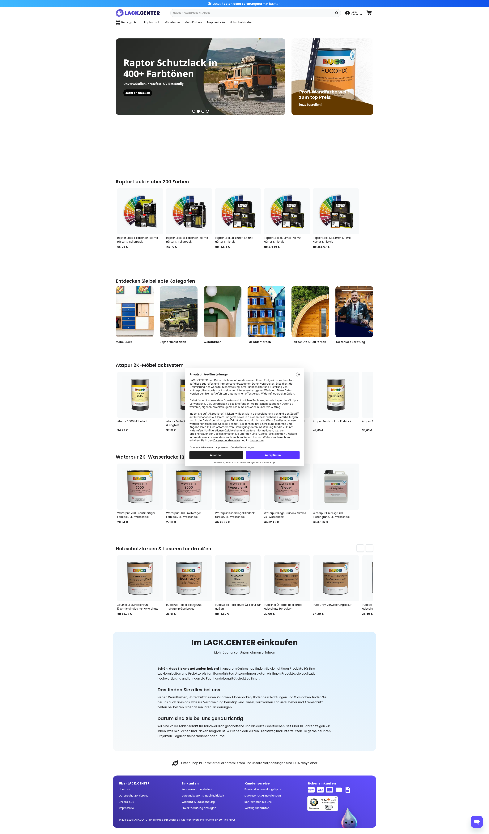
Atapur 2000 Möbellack (132, 421)
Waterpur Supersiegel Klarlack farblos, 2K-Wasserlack (235, 515)
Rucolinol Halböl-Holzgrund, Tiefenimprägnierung (184, 607)
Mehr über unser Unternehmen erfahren (244, 652)
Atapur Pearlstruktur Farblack (332, 421)
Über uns (124, 789)
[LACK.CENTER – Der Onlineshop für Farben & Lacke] (139, 13)
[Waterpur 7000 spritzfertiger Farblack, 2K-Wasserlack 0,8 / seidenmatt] (140, 487)
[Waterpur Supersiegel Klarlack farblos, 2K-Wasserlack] (238, 487)
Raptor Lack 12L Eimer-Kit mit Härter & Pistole (332, 240)
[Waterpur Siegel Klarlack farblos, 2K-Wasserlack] (287, 487)
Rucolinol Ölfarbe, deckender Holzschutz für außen (283, 607)
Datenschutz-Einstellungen (262, 795)
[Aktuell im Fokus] (332, 77)
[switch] (329, 807)
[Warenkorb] (369, 13)
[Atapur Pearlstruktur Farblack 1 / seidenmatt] (336, 395)
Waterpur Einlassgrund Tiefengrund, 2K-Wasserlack (331, 515)
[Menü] (335, 798)
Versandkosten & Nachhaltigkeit (203, 795)
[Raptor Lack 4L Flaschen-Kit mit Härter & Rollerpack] (189, 211)
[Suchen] (337, 13)
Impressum (126, 808)
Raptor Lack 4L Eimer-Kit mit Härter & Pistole (234, 240)
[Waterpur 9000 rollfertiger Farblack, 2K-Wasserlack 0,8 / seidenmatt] (189, 487)
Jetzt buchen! (246, 4)
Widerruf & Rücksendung (198, 802)
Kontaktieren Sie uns (258, 802)
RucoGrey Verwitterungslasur (332, 605)
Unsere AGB (126, 802)
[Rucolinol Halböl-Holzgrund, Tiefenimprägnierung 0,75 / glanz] (189, 578)
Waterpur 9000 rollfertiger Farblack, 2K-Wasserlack (183, 515)
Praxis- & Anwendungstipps (262, 789)
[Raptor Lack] (180, 76)
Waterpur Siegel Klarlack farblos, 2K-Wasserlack (285, 515)
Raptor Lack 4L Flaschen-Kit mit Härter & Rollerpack (187, 240)
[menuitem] (354, 13)
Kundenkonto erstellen (197, 789)
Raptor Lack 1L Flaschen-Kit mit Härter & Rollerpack (137, 240)
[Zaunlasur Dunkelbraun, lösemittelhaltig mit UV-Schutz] (140, 578)
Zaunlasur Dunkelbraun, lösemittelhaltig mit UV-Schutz (137, 607)
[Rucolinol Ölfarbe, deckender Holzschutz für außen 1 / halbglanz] (287, 578)
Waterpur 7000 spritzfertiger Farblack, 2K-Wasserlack (136, 515)
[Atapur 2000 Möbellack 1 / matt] (140, 395)
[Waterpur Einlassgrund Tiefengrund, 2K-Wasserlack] (336, 487)
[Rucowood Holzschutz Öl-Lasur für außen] (238, 578)
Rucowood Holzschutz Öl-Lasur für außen (238, 607)
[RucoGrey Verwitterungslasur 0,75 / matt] (336, 578)
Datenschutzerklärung (133, 795)
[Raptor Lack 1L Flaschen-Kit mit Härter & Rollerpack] (140, 211)
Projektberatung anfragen (199, 808)
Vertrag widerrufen (257, 808)
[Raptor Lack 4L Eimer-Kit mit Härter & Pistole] (238, 211)
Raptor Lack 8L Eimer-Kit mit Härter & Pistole (282, 240)
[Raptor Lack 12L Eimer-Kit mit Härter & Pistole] (336, 211)
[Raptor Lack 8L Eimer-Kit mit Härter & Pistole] (287, 211)
